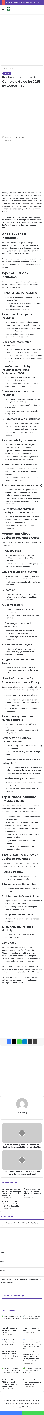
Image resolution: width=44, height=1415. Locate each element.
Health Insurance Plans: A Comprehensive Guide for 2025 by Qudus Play (11, 1204)
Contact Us (17, 1407)
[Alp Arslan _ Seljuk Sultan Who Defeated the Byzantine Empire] (11, 1344)
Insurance (12, 69)
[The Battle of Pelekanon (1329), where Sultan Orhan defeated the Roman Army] (11, 1372)
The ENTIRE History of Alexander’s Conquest (32, 1329)
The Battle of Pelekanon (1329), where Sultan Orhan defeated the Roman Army (11, 1383)
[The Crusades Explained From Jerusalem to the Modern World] (32, 1372)
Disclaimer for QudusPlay (23, 1403)
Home (5, 69)
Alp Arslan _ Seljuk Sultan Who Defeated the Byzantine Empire (10, 1353)
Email (2, 1261)
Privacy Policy (9, 1403)
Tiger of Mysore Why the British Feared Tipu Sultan (11, 1330)
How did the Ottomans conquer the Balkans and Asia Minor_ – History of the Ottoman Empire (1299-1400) (32, 1356)
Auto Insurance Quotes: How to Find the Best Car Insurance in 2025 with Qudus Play (11, 1192)
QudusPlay (8, 137)
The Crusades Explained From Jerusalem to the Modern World (32, 1382)
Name (2, 1252)
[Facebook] (9, 1041)
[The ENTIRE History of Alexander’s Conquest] (32, 1320)
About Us (36, 1403)
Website (3, 1270)
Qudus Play (36, 1400)
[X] (14, 1041)
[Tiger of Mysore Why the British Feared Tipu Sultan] (11, 1320)
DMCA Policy (26, 1407)
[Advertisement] (22, 40)
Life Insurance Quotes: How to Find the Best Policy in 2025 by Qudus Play (32, 1192)
